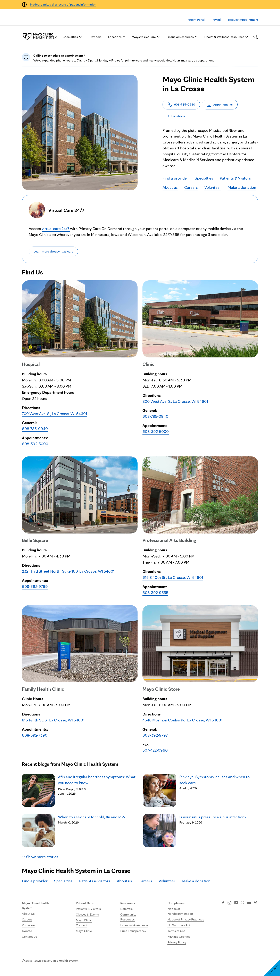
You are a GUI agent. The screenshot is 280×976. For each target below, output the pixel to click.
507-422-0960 (155, 750)
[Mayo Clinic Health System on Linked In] (236, 903)
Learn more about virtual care (53, 251)
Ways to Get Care (144, 37)
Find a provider (175, 178)
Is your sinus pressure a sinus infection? (212, 816)
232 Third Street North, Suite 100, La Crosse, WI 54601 (68, 571)
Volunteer (212, 187)
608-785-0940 (35, 428)
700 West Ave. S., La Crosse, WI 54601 (54, 413)
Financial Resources (180, 37)
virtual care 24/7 (56, 228)
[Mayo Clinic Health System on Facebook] (222, 903)
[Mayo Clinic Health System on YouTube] (249, 903)
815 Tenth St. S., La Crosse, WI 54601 (53, 720)
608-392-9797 (155, 735)
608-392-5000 (35, 443)
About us (170, 187)
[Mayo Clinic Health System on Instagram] (229, 903)
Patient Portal (196, 20)
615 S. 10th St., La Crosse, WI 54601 (172, 577)
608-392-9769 (35, 586)
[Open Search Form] (255, 36)
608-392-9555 (155, 592)
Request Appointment (243, 20)
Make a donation (242, 187)
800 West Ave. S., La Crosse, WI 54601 (175, 401)
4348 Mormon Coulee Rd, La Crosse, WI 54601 (182, 720)
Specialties (70, 37)
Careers (191, 187)
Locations (115, 37)
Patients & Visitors (235, 178)
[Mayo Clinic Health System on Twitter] (242, 903)
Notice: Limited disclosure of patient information (63, 4)
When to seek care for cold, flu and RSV (91, 816)
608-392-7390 (34, 735)
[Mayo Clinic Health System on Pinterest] (255, 903)
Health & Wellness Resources (224, 37)
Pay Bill (217, 20)
